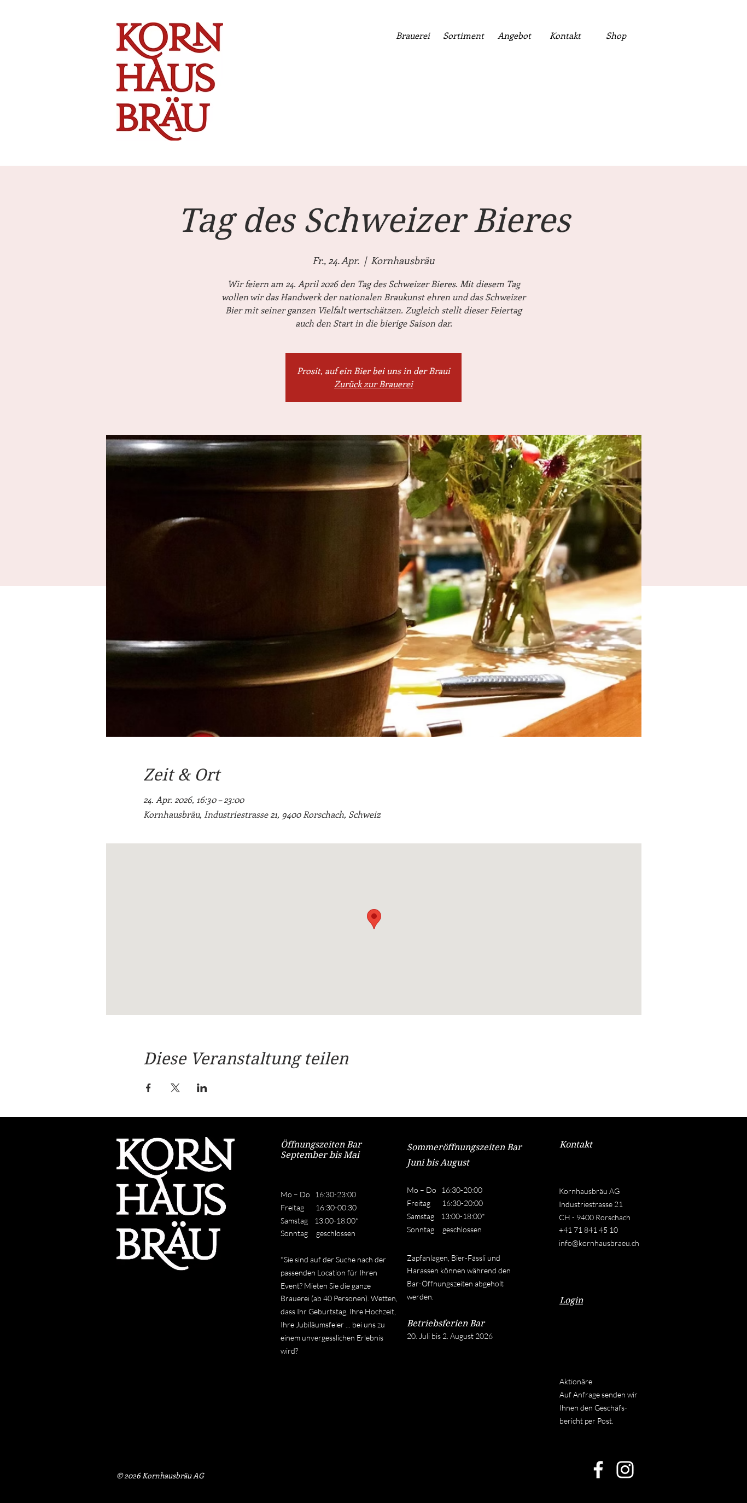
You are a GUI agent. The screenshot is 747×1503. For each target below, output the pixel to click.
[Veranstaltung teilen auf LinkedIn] (202, 1087)
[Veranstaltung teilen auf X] (175, 1087)
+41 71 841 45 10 (588, 1229)
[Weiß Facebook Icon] (598, 1469)
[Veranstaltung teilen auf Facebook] (148, 1087)
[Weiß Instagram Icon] (625, 1469)
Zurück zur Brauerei (373, 383)
